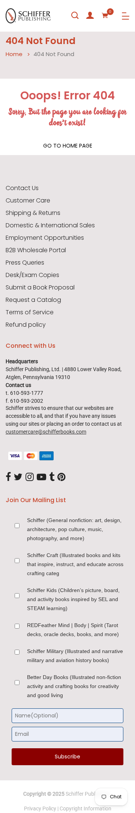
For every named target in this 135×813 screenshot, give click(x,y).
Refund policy (26, 325)
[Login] (90, 15)
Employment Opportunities (45, 238)
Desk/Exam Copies (32, 275)
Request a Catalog (33, 300)
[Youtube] (41, 477)
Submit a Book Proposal (40, 288)
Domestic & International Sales (50, 225)
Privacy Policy (40, 808)
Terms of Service (30, 312)
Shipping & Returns (33, 213)
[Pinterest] (61, 477)
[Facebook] (8, 477)
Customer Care (28, 201)
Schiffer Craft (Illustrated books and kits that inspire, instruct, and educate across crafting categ (75, 564)
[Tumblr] (51, 477)
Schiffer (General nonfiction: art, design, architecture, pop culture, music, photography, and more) (74, 529)
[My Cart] (105, 15)
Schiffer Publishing (87, 794)
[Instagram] (30, 477)
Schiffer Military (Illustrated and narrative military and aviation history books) (75, 655)
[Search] (75, 15)
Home (14, 54)
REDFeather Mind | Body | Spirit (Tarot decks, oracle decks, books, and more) (73, 629)
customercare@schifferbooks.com (46, 432)
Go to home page (67, 145)
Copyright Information (85, 808)
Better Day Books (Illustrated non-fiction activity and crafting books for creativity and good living (74, 686)
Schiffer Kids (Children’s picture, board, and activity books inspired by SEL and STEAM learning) (73, 599)
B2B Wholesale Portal (36, 250)
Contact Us (22, 188)
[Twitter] (18, 477)
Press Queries (25, 263)
